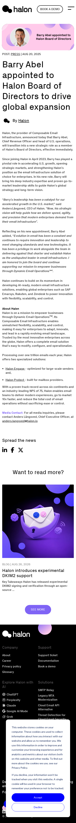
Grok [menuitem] (9, 716)
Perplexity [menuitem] (13, 700)
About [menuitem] (6, 655)
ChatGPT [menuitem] (12, 694)
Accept (38, 797)
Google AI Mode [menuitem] (17, 711)
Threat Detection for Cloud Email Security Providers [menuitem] (52, 719)
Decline (38, 807)
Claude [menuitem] (11, 705)
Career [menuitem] (6, 660)
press (15, 54)
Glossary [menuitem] (8, 672)
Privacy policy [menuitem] (11, 666)
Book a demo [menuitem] (47, 666)
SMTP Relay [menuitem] (46, 690)
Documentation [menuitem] (48, 660)
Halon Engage (15, 368)
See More (38, 609)
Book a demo (50, 9)
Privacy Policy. (20, 767)
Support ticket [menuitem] (48, 655)
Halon (23, 120)
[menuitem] (4, 811)
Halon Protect (15, 380)
